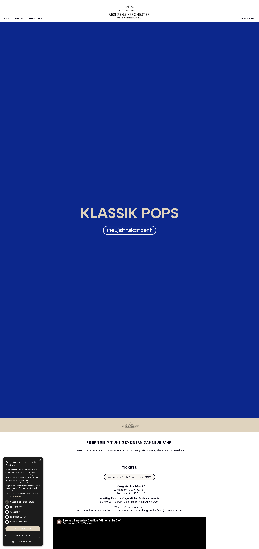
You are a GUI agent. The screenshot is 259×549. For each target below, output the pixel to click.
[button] (130, 230)
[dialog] (23, 501)
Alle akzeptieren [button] (23, 529)
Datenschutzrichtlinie (13, 496)
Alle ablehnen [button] (23, 535)
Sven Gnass (248, 18)
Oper (7, 18)
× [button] (40, 460)
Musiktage (35, 18)
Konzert (20, 18)
